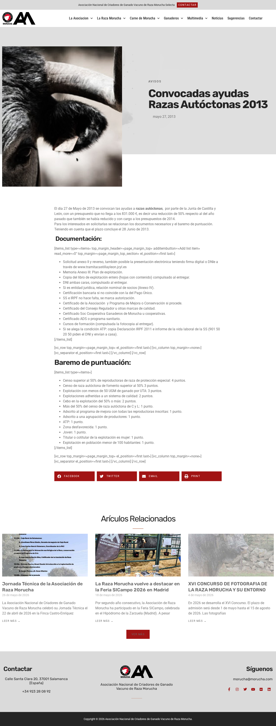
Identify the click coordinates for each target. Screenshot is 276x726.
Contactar (255, 18)
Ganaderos (171, 18)
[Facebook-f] (229, 689)
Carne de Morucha (142, 18)
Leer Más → (11, 620)
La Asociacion (78, 18)
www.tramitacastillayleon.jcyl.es (102, 267)
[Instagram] (237, 689)
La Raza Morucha (109, 18)
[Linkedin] (269, 689)
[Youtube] (253, 689)
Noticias (217, 18)
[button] (74, 476)
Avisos (155, 81)
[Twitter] (245, 689)
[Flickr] (261, 689)
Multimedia (195, 18)
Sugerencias (236, 18)
